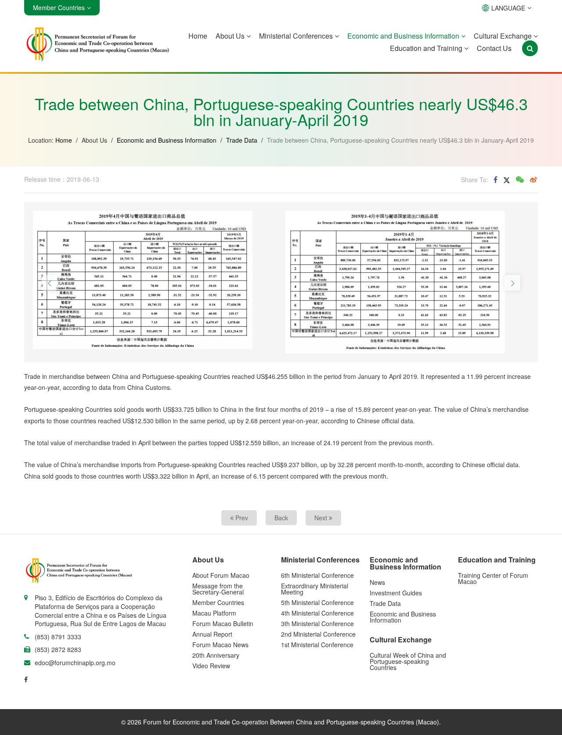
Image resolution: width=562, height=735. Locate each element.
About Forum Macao (220, 575)
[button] (50, 283)
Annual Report (212, 634)
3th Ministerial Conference (317, 623)
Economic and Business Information (404, 36)
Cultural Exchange (503, 36)
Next (321, 517)
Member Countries (218, 602)
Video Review (211, 665)
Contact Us (494, 48)
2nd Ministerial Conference (318, 634)
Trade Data (241, 140)
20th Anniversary (215, 655)
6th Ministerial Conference (317, 575)
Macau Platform (214, 613)
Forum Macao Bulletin (222, 623)
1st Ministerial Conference (317, 644)
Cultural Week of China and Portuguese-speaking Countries (408, 661)
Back (281, 517)
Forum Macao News (220, 644)
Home (197, 36)
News (377, 582)
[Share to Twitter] (507, 179)
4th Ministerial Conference (317, 613)
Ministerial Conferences (297, 36)
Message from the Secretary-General (218, 588)
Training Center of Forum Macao (493, 578)
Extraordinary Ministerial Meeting (314, 588)
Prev (241, 517)
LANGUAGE (508, 8)
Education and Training (427, 48)
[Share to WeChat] (520, 179)
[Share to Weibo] (533, 179)
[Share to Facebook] (495, 179)
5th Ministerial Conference (317, 602)
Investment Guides (396, 592)
